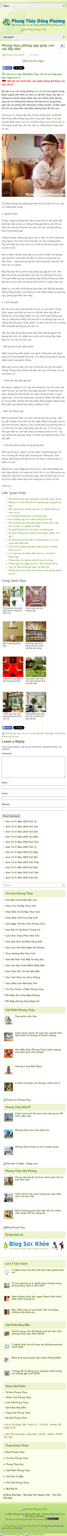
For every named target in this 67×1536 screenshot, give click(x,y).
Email (5, 793)
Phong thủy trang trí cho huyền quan (37, 1146)
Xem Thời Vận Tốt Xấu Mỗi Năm (22, 971)
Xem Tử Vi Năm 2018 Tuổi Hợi (21, 877)
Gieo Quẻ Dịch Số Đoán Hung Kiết (23, 941)
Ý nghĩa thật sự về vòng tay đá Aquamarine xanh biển (37, 1345)
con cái (38, 91)
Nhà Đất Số (15, 1234)
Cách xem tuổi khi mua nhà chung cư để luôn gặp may (39, 1114)
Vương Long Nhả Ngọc (28, 1066)
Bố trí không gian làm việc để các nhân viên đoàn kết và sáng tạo (38, 1211)
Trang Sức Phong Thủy (17, 1412)
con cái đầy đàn (36, 733)
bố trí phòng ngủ (12, 733)
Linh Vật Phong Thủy (16, 1402)
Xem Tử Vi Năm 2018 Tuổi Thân (22, 862)
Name (5, 782)
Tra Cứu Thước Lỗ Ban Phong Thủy (24, 989)
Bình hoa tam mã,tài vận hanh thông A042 (36, 1357)
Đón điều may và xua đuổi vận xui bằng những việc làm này (35, 1310)
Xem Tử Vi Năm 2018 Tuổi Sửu (21, 826)
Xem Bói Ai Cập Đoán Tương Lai (22, 929)
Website (6, 804)
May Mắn (49, 733)
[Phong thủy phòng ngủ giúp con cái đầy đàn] (33, 165)
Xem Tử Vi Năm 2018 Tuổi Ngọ (21, 852)
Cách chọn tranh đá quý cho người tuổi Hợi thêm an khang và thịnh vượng (38, 1034)
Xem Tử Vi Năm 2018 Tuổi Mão (21, 837)
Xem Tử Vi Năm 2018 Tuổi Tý (20, 821)
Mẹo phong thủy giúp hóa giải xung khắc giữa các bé (35, 499)
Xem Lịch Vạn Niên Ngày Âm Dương (24, 947)
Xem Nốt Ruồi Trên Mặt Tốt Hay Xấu (24, 959)
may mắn (14, 91)
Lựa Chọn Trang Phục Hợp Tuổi (22, 935)
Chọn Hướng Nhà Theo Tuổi (20, 953)
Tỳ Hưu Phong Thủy (16, 1392)
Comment (6, 753)
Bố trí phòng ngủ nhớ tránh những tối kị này (30, 519)
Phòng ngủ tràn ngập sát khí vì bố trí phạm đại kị (33, 563)
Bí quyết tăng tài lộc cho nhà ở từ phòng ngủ (31, 529)
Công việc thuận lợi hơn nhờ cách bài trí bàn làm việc (39, 1178)
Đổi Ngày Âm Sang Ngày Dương (22, 995)
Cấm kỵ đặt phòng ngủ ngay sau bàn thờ (29, 567)
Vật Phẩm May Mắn (15, 1407)
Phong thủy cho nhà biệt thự (32, 1130)
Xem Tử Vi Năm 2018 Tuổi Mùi (21, 857)
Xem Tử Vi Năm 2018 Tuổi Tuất (21, 872)
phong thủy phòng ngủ (50, 122)
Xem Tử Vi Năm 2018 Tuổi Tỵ (20, 847)
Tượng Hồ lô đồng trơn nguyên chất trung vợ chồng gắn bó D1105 (37, 1372)
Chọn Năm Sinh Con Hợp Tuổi (21, 918)
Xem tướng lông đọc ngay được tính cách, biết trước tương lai (37, 1297)
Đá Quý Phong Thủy (16, 1418)
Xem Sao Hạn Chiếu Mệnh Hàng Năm (25, 965)
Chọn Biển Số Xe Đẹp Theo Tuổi (22, 912)
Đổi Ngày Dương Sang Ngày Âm (22, 1001)
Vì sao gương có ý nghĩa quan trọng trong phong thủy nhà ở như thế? (37, 1284)
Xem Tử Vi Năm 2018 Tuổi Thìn (22, 842)
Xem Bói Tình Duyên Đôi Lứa (21, 900)
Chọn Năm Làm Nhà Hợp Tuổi (21, 983)
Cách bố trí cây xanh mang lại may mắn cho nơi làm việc (38, 1195)
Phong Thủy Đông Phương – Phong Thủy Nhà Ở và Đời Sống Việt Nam (39, 1515)
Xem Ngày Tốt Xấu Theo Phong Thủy (25, 923)
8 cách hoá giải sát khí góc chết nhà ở (37, 1083)
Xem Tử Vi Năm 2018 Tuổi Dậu (21, 867)
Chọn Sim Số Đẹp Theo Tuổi (20, 906)
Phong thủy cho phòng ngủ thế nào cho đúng (31, 560)
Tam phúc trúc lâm (26, 1016)
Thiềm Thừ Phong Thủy (18, 1397)
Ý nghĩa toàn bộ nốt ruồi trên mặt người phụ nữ (38, 1271)
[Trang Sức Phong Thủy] (17, 1100)
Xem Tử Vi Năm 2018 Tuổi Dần (21, 831)
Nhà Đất (10, 1489)
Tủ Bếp (19, 1476)
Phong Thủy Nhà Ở (15, 55)
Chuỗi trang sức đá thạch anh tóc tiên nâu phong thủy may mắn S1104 (37, 1332)
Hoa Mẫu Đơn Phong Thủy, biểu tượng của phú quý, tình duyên (38, 1050)
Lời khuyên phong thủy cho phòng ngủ (28, 516)
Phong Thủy (18, 1452)
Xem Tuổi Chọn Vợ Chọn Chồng (22, 977)
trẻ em (53, 431)
